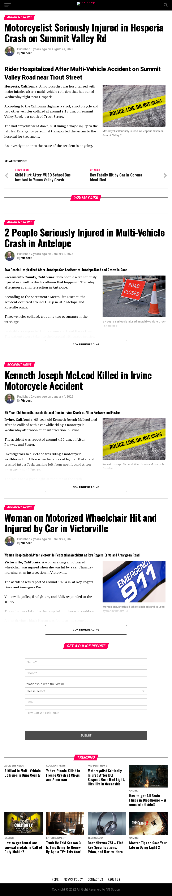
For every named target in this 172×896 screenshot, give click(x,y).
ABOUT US (114, 879)
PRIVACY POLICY (73, 879)
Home (55, 879)
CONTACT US (95, 879)
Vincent (26, 53)
